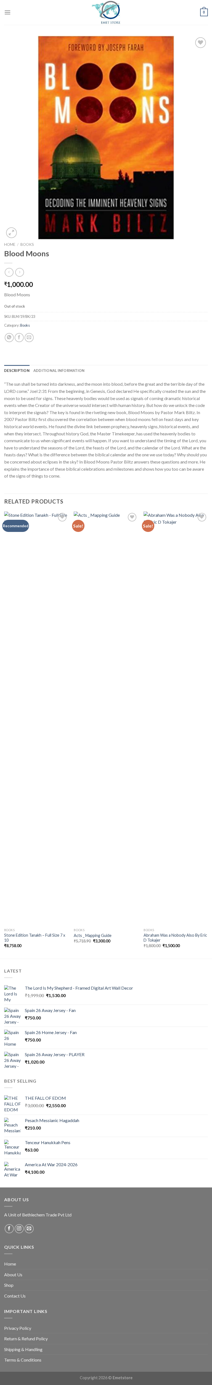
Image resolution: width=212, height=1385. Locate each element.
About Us (13, 1274)
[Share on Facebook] (19, 337)
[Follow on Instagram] (19, 1228)
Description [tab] (17, 370)
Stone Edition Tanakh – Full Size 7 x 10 (34, 938)
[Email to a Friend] (29, 337)
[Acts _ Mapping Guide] (106, 718)
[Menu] (7, 12)
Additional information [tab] (59, 370)
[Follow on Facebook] (9, 1228)
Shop (9, 1285)
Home (9, 244)
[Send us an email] (29, 1228)
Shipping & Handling (23, 1349)
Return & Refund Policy (26, 1338)
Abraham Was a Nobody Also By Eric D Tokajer (175, 938)
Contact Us (15, 1295)
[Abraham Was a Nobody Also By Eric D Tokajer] (176, 718)
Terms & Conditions (22, 1359)
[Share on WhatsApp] (9, 337)
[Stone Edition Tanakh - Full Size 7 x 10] (36, 718)
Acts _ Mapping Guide (93, 935)
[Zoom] (11, 232)
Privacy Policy (17, 1328)
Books (27, 244)
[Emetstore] (106, 12)
